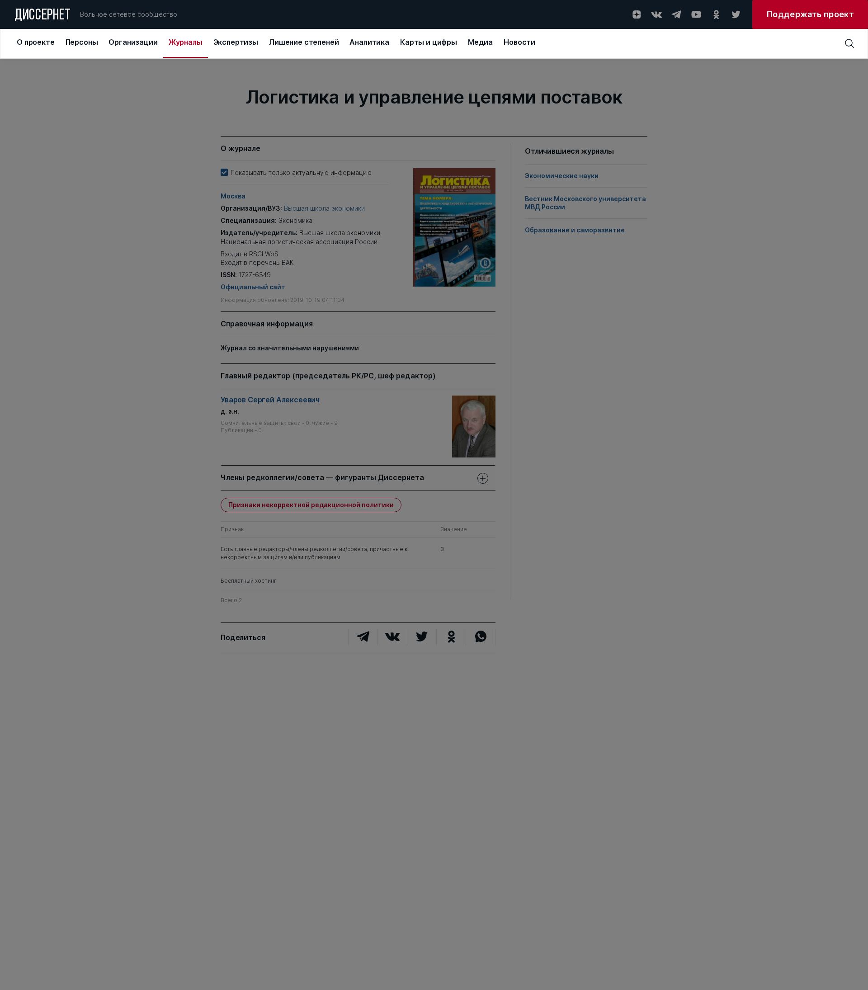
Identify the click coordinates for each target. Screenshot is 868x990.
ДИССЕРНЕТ (42, 16)
